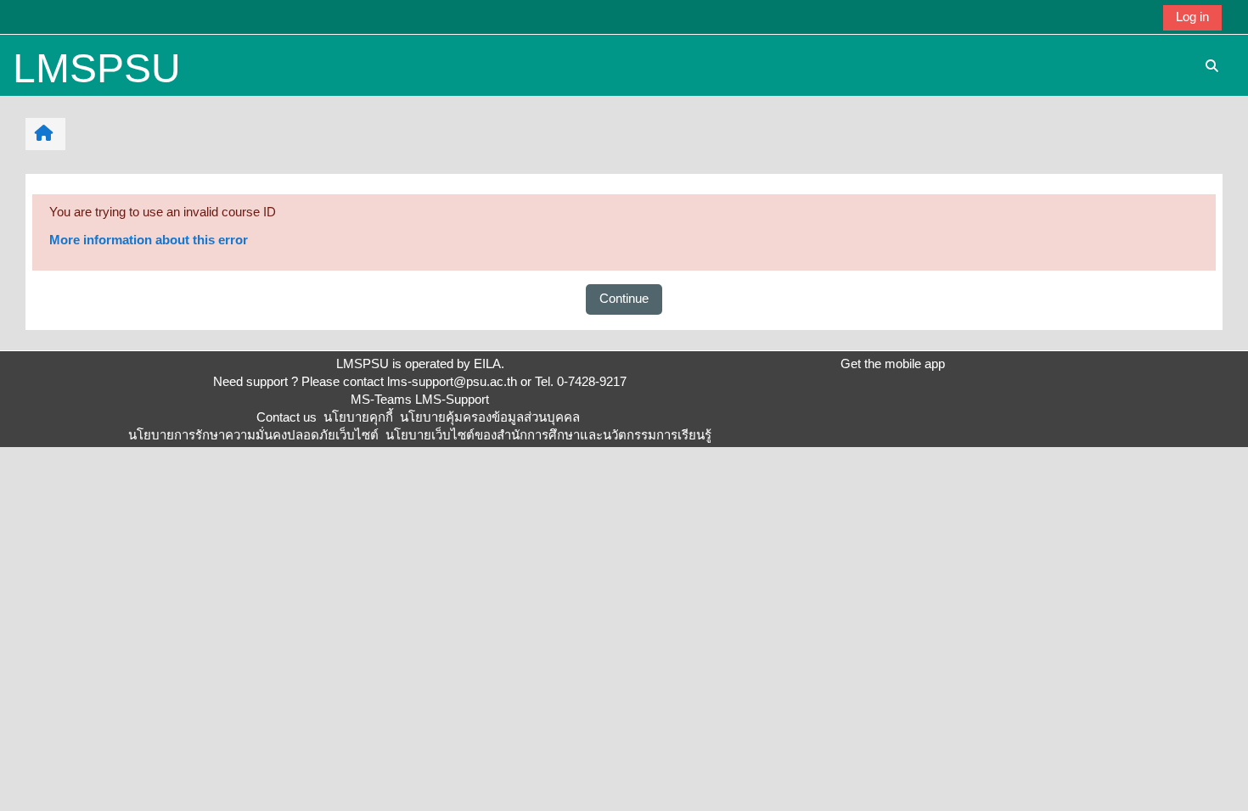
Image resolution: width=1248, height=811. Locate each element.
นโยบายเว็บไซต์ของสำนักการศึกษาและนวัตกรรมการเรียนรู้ (548, 435)
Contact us (286, 417)
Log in (1192, 16)
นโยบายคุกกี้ (358, 417)
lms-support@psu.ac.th (452, 381)
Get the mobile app (892, 363)
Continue (624, 298)
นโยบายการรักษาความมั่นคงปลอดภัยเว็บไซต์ (253, 435)
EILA (487, 363)
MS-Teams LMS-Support (420, 399)
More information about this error (148, 239)
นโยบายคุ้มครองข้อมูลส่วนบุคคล (490, 417)
